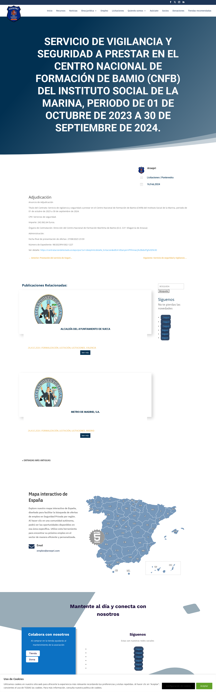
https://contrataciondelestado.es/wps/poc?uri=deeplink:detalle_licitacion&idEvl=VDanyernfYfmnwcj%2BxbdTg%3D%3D (98, 250)
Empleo (104, 11)
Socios (165, 11)
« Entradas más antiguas (36, 460)
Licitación (65, 348)
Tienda (33, 653)
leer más (85, 352)
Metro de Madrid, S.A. (85, 412)
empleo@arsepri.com (48, 550)
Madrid (90, 431)
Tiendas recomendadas (199, 11)
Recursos (60, 11)
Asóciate (154, 11)
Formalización (50, 348)
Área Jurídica (87, 11)
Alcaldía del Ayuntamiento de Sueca (85, 329)
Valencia (91, 348)
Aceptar (204, 686)
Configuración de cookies (178, 686)
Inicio (49, 11)
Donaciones (178, 11)
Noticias (73, 11)
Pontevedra (167, 177)
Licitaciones (118, 11)
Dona (32, 659)
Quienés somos (135, 11)
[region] (108, 683)
